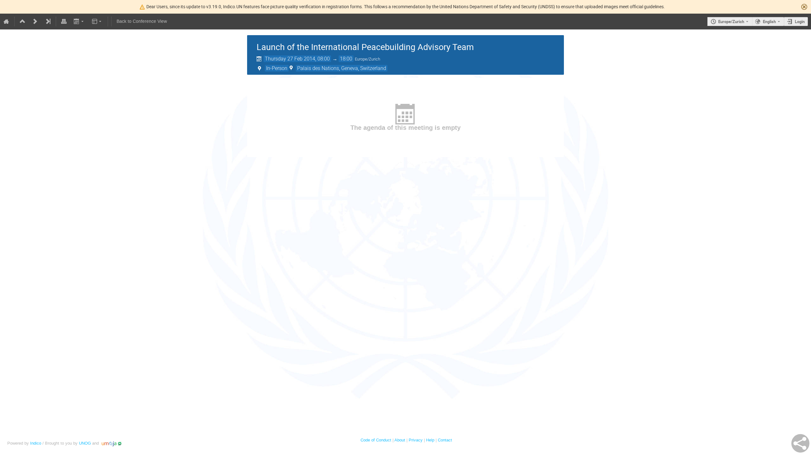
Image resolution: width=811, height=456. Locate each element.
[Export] (79, 21)
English (769, 21)
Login (800, 21)
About (399, 440)
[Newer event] (35, 21)
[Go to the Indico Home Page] (6, 21)
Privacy (416, 440)
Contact (445, 440)
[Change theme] (97, 21)
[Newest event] (48, 21)
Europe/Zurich (731, 21)
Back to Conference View (142, 21)
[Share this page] (800, 443)
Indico (35, 443)
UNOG (85, 443)
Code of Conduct (376, 440)
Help (430, 440)
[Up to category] (22, 21)
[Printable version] (64, 21)
